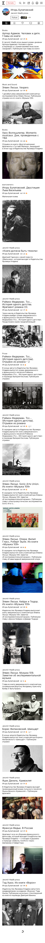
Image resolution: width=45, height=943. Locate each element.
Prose (4, 353)
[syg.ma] (3, 3)
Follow (14, 17)
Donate (11, 3)
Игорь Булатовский (10, 39)
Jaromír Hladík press (11, 248)
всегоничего (7, 185)
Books (5, 30)
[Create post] (28, 3)
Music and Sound (9, 84)
